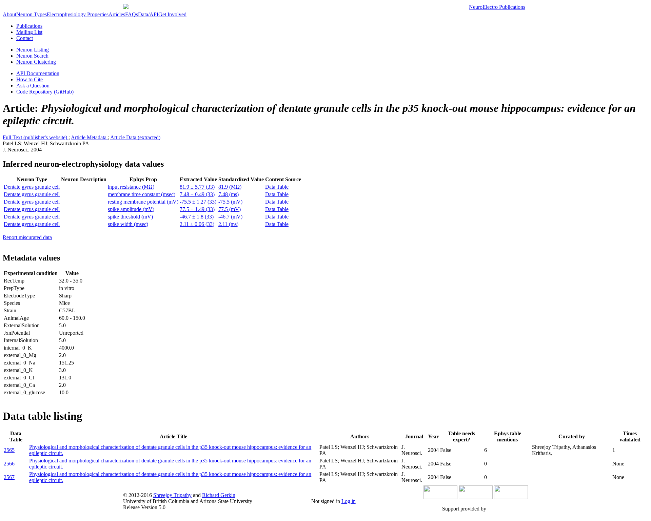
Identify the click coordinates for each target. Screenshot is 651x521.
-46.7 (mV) (230, 217)
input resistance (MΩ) (131, 187)
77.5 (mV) (229, 209)
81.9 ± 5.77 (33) (197, 187)
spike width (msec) (128, 224)
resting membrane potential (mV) (143, 202)
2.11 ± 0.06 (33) (197, 224)
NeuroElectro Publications (497, 7)
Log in (348, 501)
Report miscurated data (27, 237)
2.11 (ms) (228, 224)
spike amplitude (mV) (131, 209)
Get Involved (172, 14)
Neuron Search (32, 56)
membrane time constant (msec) (141, 194)
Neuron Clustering (36, 62)
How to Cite (29, 79)
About (9, 14)
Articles (116, 14)
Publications (29, 26)
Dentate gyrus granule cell (32, 187)
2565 (9, 450)
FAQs (131, 14)
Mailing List (29, 32)
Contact (24, 38)
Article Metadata (89, 137)
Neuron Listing (32, 50)
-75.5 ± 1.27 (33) (198, 202)
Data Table (277, 187)
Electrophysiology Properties (77, 14)
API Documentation (37, 73)
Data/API (148, 14)
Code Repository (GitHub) (45, 92)
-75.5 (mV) (230, 202)
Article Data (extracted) (135, 137)
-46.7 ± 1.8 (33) (197, 217)
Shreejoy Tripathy (172, 495)
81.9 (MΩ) (229, 187)
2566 (9, 463)
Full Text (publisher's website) (35, 137)
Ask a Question (33, 85)
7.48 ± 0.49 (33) (197, 194)
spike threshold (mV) (130, 217)
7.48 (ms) (228, 194)
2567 (9, 477)
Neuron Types (31, 14)
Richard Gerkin (218, 495)
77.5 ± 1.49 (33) (197, 209)
